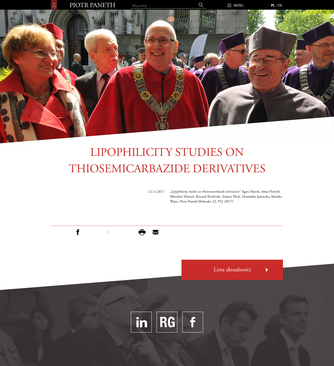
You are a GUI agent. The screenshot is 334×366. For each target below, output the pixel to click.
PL (273, 5)
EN (280, 5)
